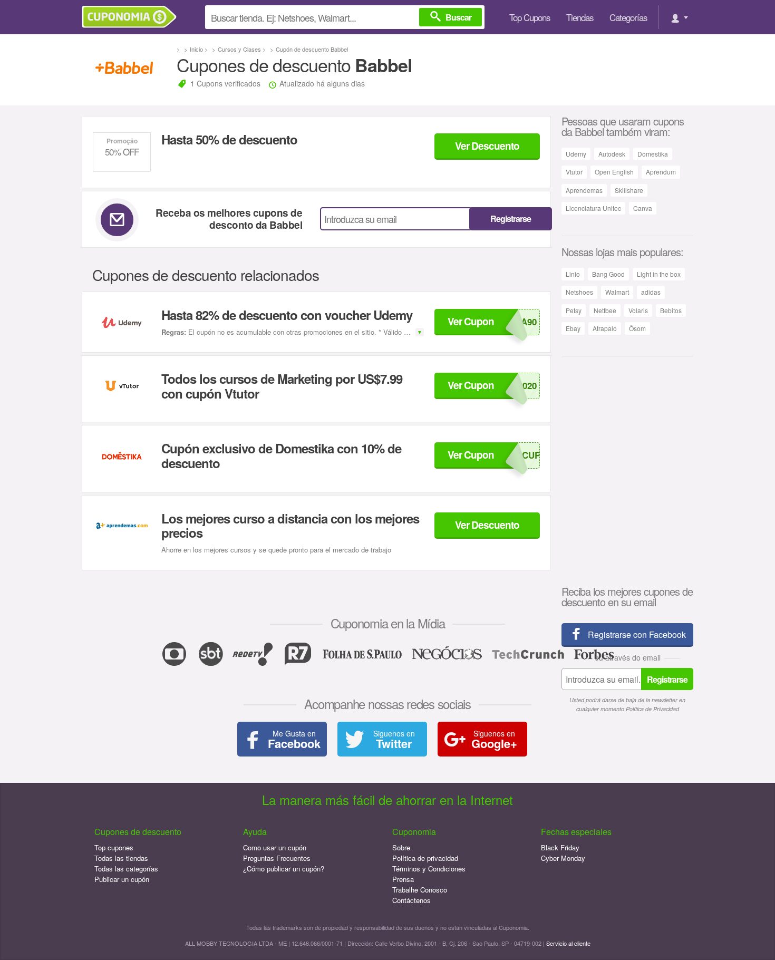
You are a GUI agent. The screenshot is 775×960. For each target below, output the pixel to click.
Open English (614, 171)
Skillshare (629, 190)
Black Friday (560, 847)
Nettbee (605, 310)
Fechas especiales (576, 832)
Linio (573, 273)
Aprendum (661, 171)
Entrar (678, 17)
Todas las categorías (126, 869)
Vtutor (574, 171)
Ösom (637, 328)
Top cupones (113, 847)
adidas (651, 291)
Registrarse (510, 218)
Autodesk (611, 153)
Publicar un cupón (121, 879)
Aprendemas (584, 190)
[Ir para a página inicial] (133, 17)
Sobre (401, 847)
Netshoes (579, 291)
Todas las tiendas (121, 858)
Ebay (573, 328)
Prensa (403, 879)
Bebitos (671, 310)
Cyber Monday (563, 858)
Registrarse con (637, 634)
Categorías (628, 17)
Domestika (652, 153)
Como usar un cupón (274, 847)
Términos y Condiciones (429, 869)
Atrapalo (605, 328)
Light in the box (659, 273)
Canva (642, 207)
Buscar (458, 17)
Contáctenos (411, 900)
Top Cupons (529, 17)
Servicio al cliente (568, 943)
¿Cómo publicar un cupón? (283, 869)
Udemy (576, 153)
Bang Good (608, 273)
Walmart (617, 291)
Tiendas (580, 17)
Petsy (574, 310)
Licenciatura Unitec (593, 207)
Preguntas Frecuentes (277, 858)
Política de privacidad (425, 858)
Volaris (638, 310)
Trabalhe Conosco (419, 890)
